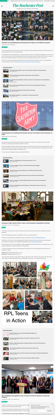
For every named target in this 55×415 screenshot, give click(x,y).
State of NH (4, 47)
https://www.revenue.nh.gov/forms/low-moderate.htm (29, 61)
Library (3, 227)
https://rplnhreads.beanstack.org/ (38, 237)
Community (4, 138)
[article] (27, 70)
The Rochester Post (27, 5)
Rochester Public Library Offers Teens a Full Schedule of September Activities (16, 0)
